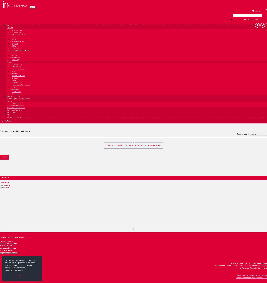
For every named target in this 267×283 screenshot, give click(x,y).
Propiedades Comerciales (21, 51)
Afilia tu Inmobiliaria (14, 117)
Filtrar (7, 121)
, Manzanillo (4, 182)
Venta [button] (9, 62)
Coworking (15, 60)
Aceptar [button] (22, 276)
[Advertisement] (133, 212)
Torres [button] (9, 101)
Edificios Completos (18, 34)
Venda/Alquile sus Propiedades (18, 99)
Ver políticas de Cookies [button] (14, 270)
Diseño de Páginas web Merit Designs (252, 275)
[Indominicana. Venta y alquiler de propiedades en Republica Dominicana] (16, 7)
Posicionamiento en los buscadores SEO (251, 278)
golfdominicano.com (8, 248)
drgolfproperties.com (9, 252)
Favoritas (257, 11)
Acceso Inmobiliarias (254, 19)
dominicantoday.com (8, 243)
